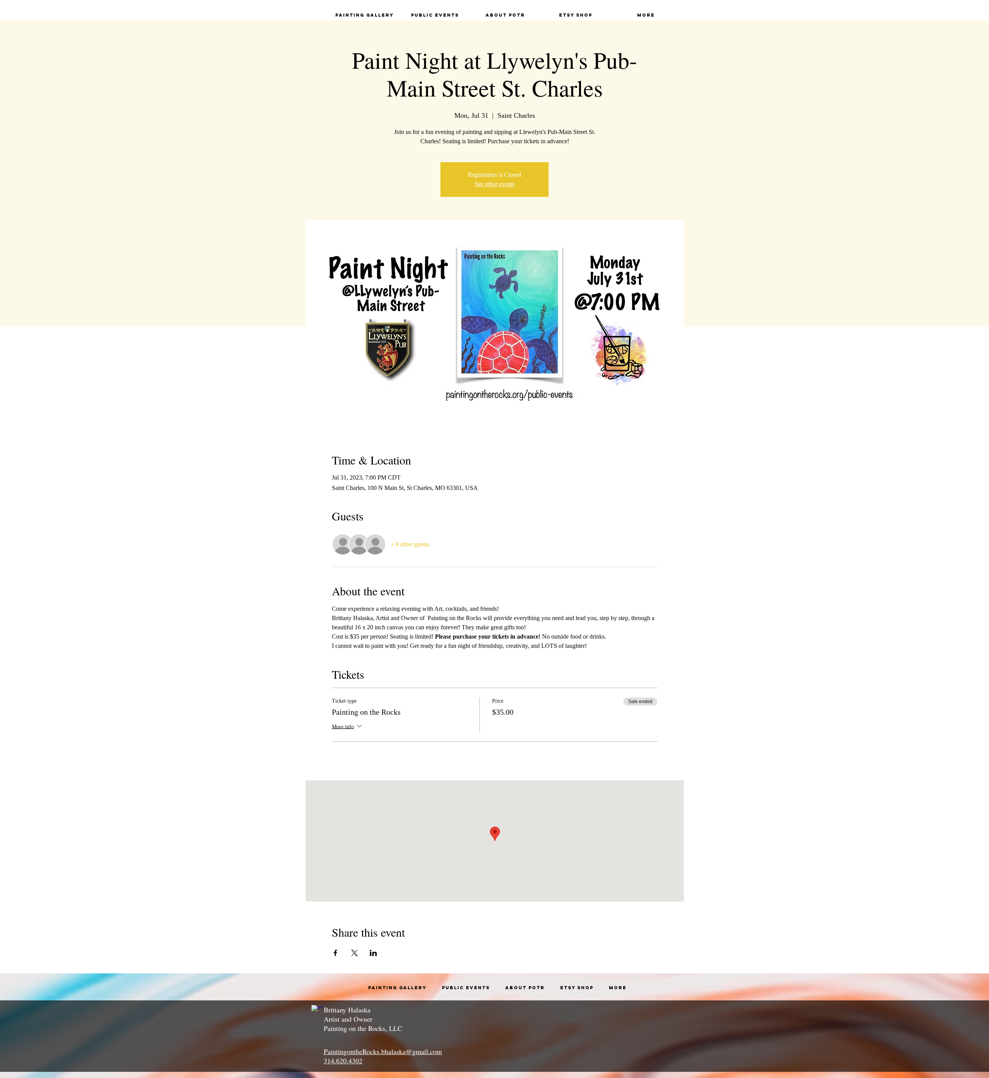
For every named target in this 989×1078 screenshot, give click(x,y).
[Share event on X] (354, 953)
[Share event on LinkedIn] (373, 953)
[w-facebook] (316, 1010)
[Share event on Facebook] (335, 953)
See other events (495, 184)
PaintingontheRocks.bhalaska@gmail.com (383, 1051)
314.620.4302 (343, 1060)
